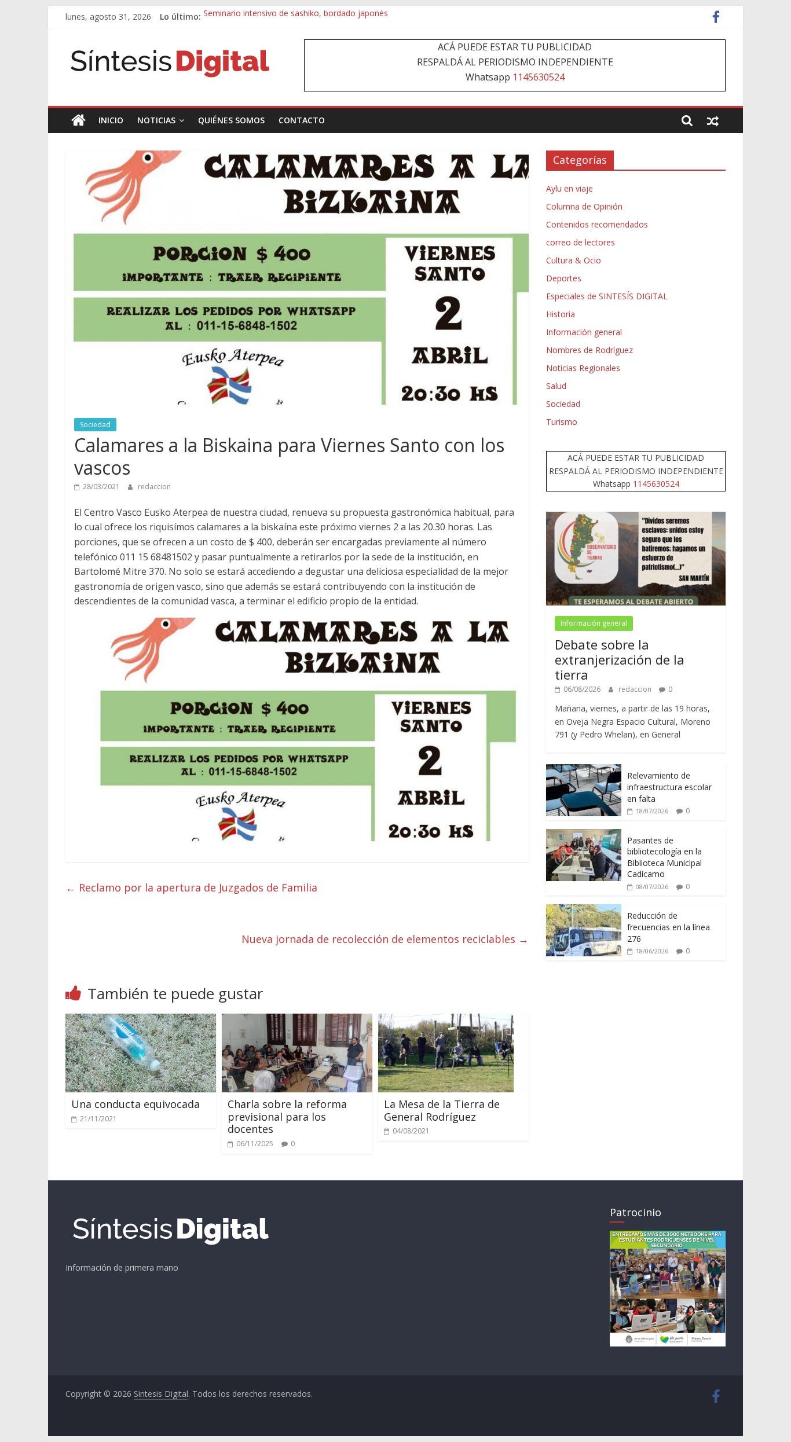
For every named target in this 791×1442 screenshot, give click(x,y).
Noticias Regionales (583, 367)
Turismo (561, 421)
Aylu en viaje (569, 188)
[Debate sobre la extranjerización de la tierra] (636, 517)
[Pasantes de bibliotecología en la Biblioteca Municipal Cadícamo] (583, 835)
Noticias (156, 120)
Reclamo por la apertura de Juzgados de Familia (191, 887)
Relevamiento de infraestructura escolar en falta (669, 786)
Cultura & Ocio (573, 260)
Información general (584, 331)
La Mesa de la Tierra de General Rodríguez (442, 1110)
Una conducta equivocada (135, 1104)
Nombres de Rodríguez (589, 349)
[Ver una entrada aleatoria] (713, 120)
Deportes (563, 278)
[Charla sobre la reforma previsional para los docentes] (297, 1020)
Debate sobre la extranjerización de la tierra (619, 660)
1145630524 (538, 77)
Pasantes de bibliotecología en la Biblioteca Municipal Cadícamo (664, 857)
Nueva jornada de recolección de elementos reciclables (385, 939)
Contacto (302, 120)
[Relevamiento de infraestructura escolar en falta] (583, 770)
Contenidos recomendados (597, 224)
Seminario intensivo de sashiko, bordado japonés (295, 16)
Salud (556, 385)
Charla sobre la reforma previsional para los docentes (287, 1116)
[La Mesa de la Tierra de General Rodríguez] (453, 1020)
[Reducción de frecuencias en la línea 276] (583, 910)
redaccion (154, 486)
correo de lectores (580, 242)
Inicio (110, 120)
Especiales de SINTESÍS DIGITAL (607, 296)
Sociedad (95, 425)
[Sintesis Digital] (78, 120)
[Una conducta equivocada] (140, 1020)
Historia (560, 314)
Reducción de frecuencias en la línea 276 (668, 927)
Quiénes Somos (231, 120)
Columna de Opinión (584, 206)
